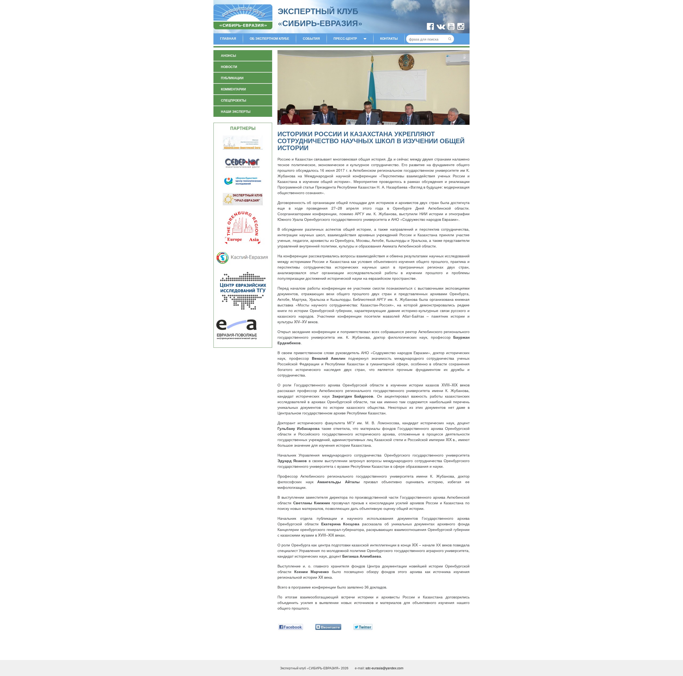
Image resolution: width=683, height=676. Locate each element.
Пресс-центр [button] (345, 38)
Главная (228, 38)
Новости (229, 66)
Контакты (389, 38)
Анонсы (228, 55)
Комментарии (233, 89)
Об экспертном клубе (269, 38)
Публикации (232, 77)
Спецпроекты (233, 100)
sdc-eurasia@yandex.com (384, 668)
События (311, 38)
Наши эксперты (236, 111)
